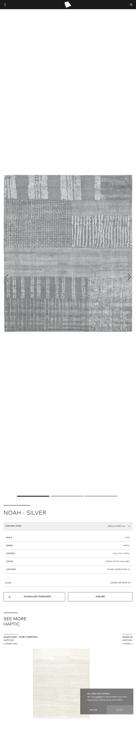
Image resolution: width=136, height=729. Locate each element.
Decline (93, 710)
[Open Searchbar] (131, 4)
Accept (120, 710)
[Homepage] (67, 4)
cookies (98, 697)
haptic (126, 546)
